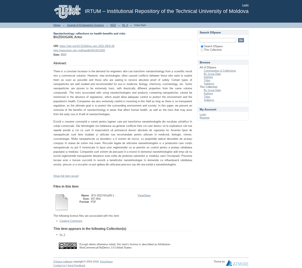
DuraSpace (106, 261)
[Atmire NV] (237, 263)
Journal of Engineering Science (85, 25)
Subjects (209, 83)
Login (245, 5)
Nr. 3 (125, 25)
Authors (208, 77)
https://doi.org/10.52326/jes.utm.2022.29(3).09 (87, 46)
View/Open (144, 195)
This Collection (213, 49)
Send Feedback (76, 265)
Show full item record (65, 176)
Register (205, 117)
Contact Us (59, 265)
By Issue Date (212, 74)
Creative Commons (71, 220)
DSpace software (63, 261)
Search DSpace (213, 46)
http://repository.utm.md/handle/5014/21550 (79, 50)
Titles (207, 80)
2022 (113, 25)
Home (56, 25)
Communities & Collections (220, 70)
